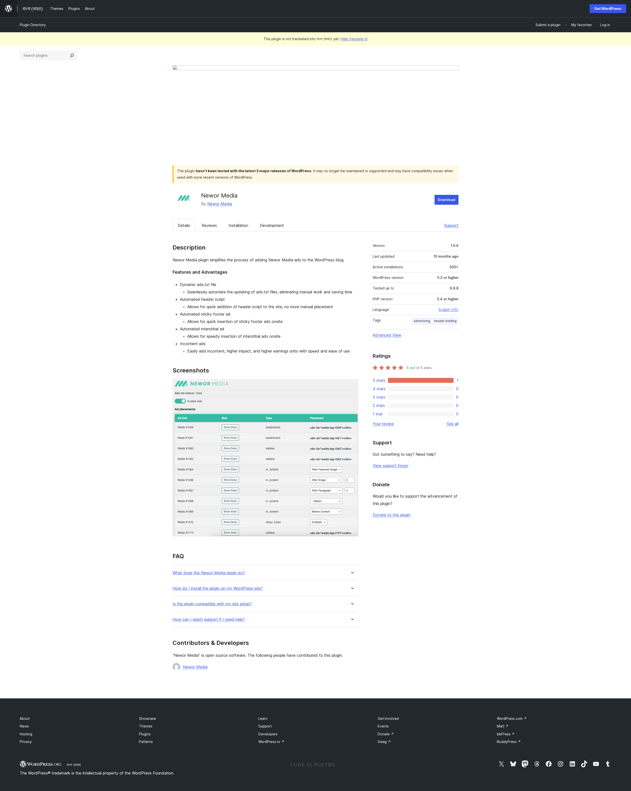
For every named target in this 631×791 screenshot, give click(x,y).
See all (452, 423)
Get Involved (388, 718)
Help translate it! (354, 39)
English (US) (448, 309)
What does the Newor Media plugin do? (209, 573)
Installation (238, 225)
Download (446, 200)
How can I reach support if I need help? (209, 619)
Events (383, 726)
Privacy (26, 742)
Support (451, 225)
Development (272, 225)
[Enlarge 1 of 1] (351, 385)
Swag (384, 742)
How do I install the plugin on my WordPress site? (218, 588)
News (24, 726)
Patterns (146, 742)
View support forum (390, 465)
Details (184, 225)
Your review (383, 423)
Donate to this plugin (391, 514)
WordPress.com (512, 718)
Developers (268, 734)
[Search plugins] (72, 55)
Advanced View (387, 335)
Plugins (145, 734)
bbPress (506, 734)
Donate (386, 734)
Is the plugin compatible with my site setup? (212, 604)
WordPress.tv (271, 742)
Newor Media (219, 203)
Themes (145, 726)
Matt (502, 726)
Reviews (209, 225)
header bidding (445, 321)
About (25, 718)
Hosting (26, 734)
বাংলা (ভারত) (74, 765)
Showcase (147, 718)
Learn (262, 718)
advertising (422, 321)
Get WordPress (607, 8)
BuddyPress (509, 742)
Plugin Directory (33, 25)
